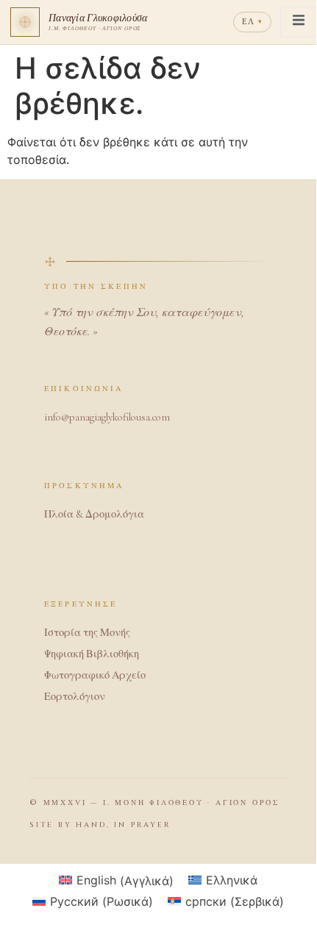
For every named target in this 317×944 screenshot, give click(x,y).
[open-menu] (298, 22)
